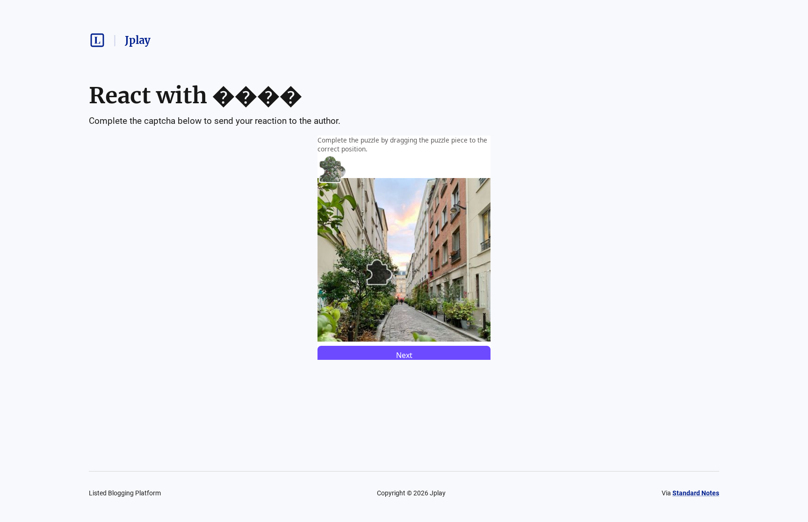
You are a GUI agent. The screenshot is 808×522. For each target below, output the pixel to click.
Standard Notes (695, 493)
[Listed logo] (97, 40)
